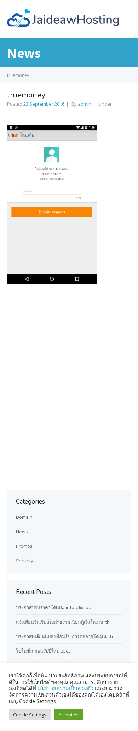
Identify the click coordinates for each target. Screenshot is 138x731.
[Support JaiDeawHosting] (63, 24)
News (22, 531)
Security (24, 560)
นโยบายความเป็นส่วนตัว (66, 688)
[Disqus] (69, 391)
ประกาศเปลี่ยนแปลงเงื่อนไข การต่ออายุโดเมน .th (64, 636)
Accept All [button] (68, 715)
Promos (24, 546)
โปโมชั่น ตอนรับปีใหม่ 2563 (43, 651)
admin (84, 104)
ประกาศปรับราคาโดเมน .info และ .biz (54, 607)
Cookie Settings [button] (29, 715)
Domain (24, 517)
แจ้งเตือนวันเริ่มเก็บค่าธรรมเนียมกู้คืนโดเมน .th (63, 622)
